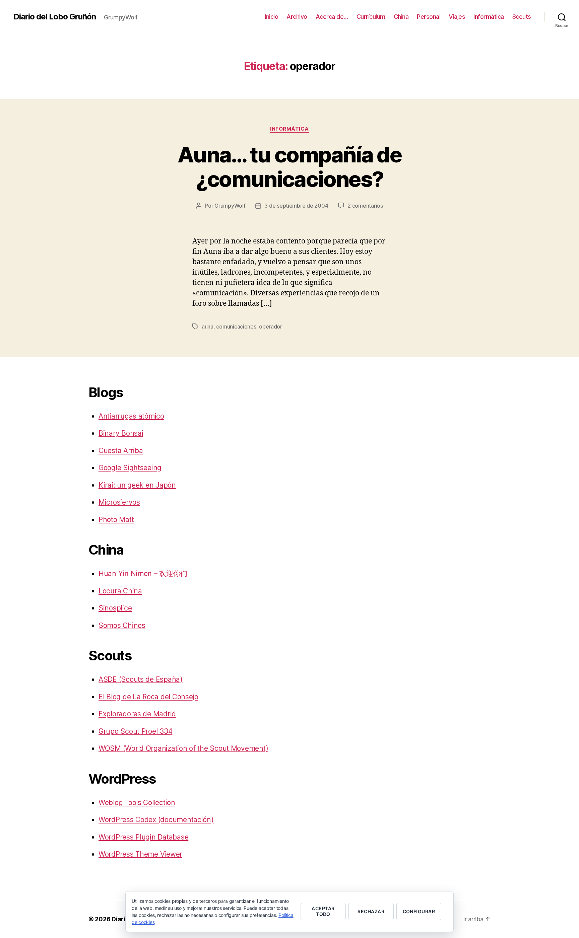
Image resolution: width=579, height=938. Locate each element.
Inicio (271, 16)
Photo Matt (116, 519)
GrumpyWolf (229, 205)
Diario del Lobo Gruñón (54, 17)
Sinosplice (115, 608)
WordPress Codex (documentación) (156, 819)
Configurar (419, 911)
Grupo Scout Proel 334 (135, 731)
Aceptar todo (323, 911)
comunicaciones (236, 326)
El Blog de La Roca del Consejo (148, 697)
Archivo (296, 16)
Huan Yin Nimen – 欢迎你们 (143, 573)
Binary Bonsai (121, 433)
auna (207, 326)
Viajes (457, 16)
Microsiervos (119, 502)
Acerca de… (332, 16)
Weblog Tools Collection (137, 802)
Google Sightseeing (130, 467)
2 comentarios (365, 205)
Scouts (521, 16)
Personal (428, 16)
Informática (488, 16)
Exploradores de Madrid (137, 714)
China (401, 16)
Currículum (371, 16)
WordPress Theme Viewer (140, 854)
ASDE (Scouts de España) (141, 679)
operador (270, 326)
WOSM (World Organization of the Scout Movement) (183, 748)
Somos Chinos (122, 625)
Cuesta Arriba (121, 450)
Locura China (120, 591)
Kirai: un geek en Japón (137, 485)
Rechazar (371, 911)
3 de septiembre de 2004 (296, 205)
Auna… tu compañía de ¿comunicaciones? (289, 167)
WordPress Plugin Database (143, 837)
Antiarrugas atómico (131, 416)
